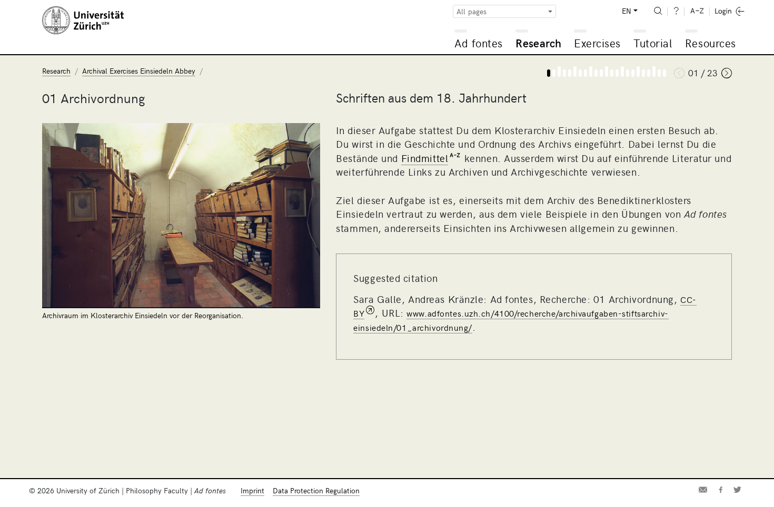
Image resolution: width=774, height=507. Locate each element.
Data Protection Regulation (316, 490)
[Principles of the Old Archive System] (617, 73)
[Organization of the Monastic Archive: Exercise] (559, 71)
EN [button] (626, 11)
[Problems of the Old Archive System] (601, 73)
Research (538, 42)
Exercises (597, 42)
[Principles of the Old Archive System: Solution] (627, 73)
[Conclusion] (664, 73)
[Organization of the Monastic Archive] (553, 73)
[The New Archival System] (632, 73)
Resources (710, 42)
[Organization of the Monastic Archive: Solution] (564, 73)
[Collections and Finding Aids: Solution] (659, 73)
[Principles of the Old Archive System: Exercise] (622, 71)
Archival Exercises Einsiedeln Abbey (138, 71)
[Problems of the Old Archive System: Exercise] (606, 71)
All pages (472, 11)
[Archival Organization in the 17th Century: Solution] (596, 73)
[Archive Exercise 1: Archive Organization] (548, 73)
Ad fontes (478, 42)
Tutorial (652, 42)
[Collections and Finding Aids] (648, 73)
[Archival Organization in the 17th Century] (585, 73)
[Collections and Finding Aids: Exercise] (654, 71)
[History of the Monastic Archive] (569, 73)
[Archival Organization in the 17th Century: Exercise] (590, 71)
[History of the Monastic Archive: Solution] (580, 73)
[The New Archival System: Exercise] (638, 71)
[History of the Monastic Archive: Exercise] (575, 71)
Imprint (252, 490)
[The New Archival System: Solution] (643, 73)
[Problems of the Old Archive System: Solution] (611, 73)
